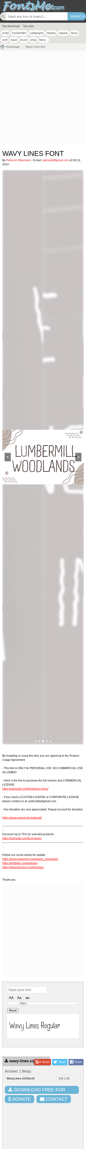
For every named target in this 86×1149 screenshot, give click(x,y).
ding (33, 40)
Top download (11, 26)
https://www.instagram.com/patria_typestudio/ (30, 859)
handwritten (19, 33)
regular (63, 33)
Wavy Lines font (35, 46)
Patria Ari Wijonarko (18, 160)
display (51, 33)
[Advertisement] (43, 98)
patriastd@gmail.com (55, 160)
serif (4, 40)
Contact (55, 1098)
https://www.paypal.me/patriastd (22, 817)
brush (23, 40)
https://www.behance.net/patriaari (23, 867)
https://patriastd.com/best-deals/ (22, 838)
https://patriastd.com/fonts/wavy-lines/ (25, 788)
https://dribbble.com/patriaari (20, 863)
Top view (28, 26)
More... (43, 40)
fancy (74, 33)
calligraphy (37, 33)
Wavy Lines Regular (34, 1026)
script (5, 33)
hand (14, 40)
